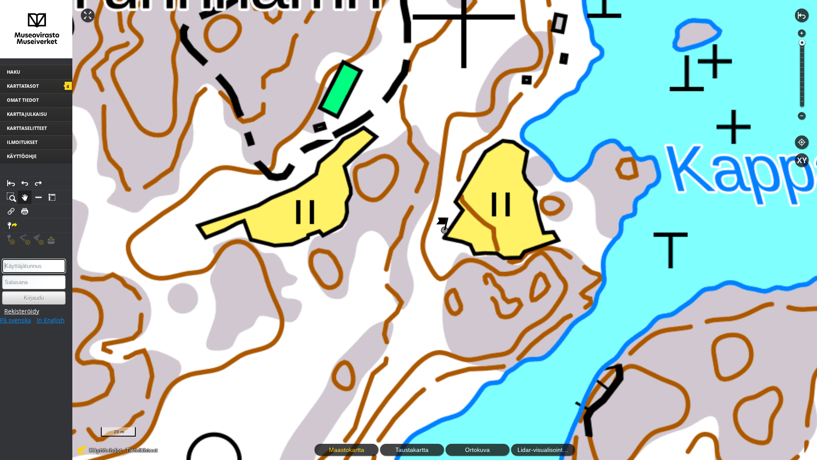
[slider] (802, 43)
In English (51, 320)
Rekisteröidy (21, 311)
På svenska (15, 320)
